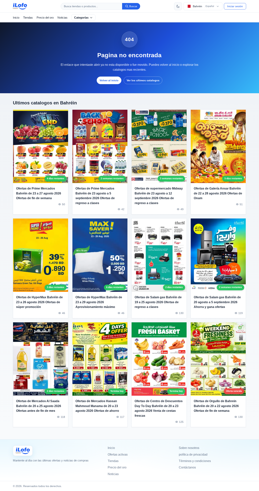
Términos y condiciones (195, 461)
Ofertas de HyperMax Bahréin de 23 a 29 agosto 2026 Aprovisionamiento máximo (98, 302)
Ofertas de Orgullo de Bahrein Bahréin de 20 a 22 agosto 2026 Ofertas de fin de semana (216, 406)
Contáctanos (187, 467)
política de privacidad (193, 454)
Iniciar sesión (235, 6)
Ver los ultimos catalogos (143, 80)
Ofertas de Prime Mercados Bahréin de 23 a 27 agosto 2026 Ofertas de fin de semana (38, 193)
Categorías (81, 17)
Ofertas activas (118, 454)
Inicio (16, 17)
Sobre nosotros (189, 447)
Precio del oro (45, 17)
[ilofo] (20, 6)
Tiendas (28, 17)
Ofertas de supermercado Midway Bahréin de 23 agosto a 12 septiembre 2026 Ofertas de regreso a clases (159, 196)
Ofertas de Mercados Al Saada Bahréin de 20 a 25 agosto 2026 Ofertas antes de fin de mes (38, 406)
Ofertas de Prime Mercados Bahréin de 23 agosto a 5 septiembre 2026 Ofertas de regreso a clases (95, 196)
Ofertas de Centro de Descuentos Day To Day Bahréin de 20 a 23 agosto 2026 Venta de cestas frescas (159, 408)
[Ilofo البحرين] (22, 451)
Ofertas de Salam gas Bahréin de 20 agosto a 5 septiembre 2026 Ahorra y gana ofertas (217, 302)
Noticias (62, 17)
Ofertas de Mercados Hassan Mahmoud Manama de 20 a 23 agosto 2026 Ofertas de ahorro (97, 406)
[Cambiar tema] (178, 6)
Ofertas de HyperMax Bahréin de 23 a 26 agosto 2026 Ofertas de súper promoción (39, 302)
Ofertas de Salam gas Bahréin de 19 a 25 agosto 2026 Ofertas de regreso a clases (158, 302)
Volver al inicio (109, 80)
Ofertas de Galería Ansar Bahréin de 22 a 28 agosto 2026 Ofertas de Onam (218, 193)
